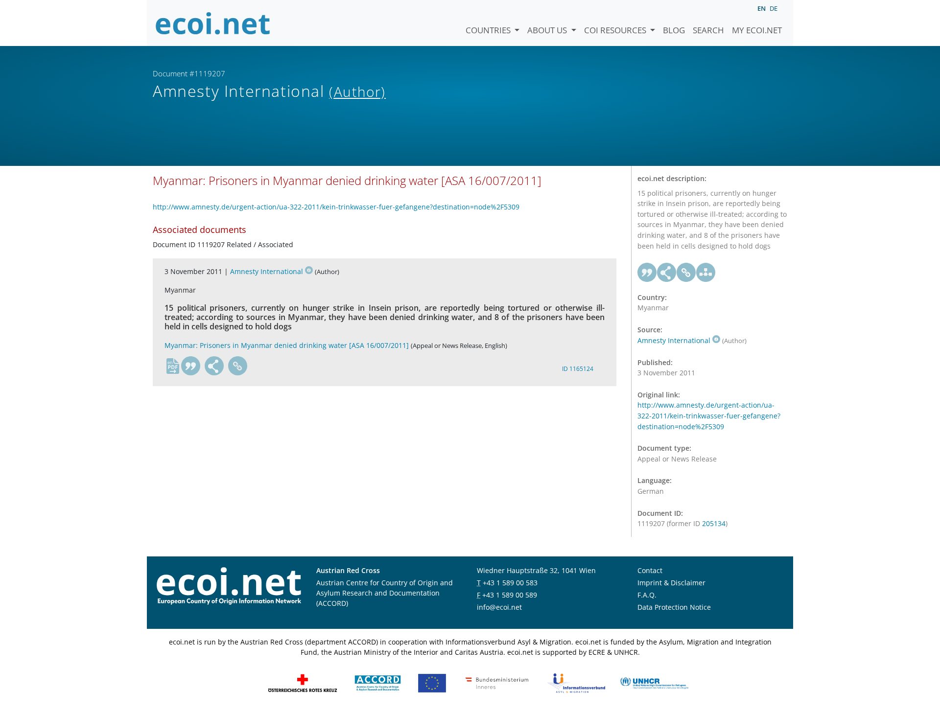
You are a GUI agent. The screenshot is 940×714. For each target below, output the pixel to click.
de (773, 8)
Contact (649, 570)
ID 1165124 (577, 369)
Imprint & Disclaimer (671, 582)
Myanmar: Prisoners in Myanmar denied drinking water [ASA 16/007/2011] (286, 345)
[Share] (214, 366)
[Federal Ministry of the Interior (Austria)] (497, 682)
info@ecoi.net (499, 607)
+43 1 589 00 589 (509, 594)
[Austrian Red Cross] (302, 682)
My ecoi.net (757, 30)
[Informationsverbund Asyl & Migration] (576, 682)
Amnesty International (266, 271)
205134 (714, 523)
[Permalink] (238, 366)
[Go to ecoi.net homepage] (213, 23)
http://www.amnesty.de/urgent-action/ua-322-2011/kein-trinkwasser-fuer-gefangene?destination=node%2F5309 (336, 206)
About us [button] (548, 30)
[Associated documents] (706, 272)
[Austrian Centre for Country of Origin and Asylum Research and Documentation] (377, 682)
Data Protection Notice (674, 607)
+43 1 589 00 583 (510, 582)
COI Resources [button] (616, 30)
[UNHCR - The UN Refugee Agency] (654, 682)
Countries (489, 30)
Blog (674, 30)
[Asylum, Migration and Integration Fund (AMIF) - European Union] (432, 682)
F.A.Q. (647, 594)
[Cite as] (191, 366)
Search (708, 30)
